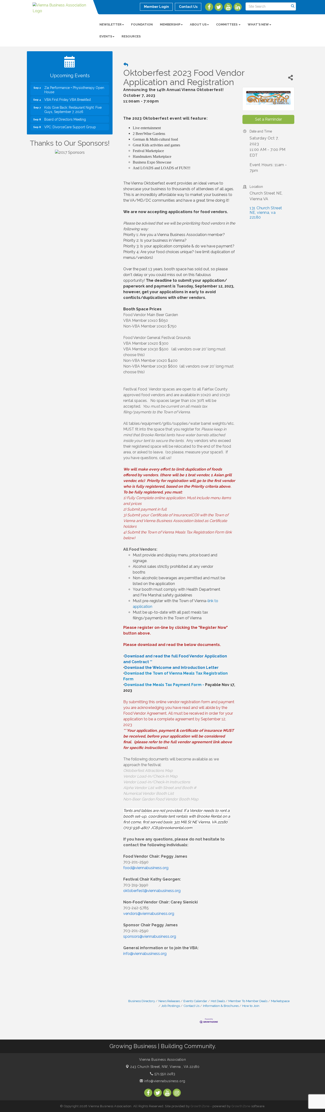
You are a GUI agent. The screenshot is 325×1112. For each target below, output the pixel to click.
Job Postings (170, 1006)
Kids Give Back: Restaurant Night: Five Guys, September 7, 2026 (73, 102)
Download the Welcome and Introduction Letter (171, 667)
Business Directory (141, 1001)
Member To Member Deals (247, 1001)
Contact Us (191, 1006)
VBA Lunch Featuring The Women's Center (71, 129)
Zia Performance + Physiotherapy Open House (74, 82)
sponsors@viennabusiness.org (149, 936)
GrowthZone (200, 1106)
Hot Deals (218, 1001)
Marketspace (280, 1001)
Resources (131, 36)
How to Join (250, 1006)
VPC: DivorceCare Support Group (70, 120)
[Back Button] (125, 64)
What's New (258, 24)
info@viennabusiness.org (164, 1081)
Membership (170, 24)
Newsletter (110, 24)
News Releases (169, 1001)
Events (105, 36)
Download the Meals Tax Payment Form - (164, 684)
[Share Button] (290, 77)
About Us (198, 24)
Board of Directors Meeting (65, 112)
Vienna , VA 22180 (164, 1067)
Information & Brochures (221, 1006)
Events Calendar (195, 1001)
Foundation (142, 24)
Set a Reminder (268, 119)
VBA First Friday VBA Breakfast (67, 92)
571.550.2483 (164, 1074)
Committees (227, 24)
